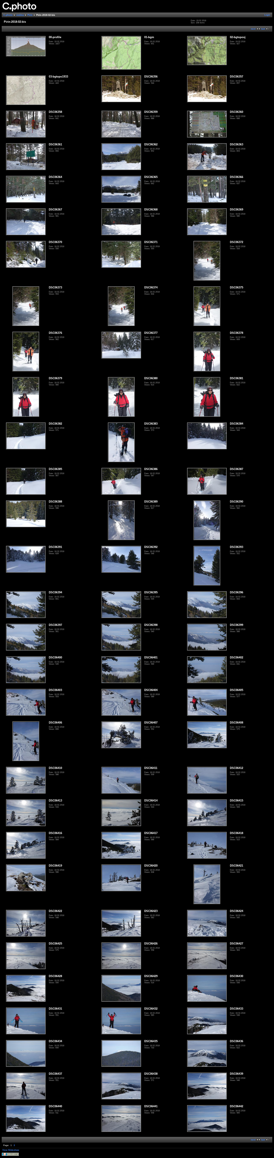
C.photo (8, 15)
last (263, 29)
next (253, 29)
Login (267, 15)
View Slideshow (10, 1150)
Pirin (30, 15)
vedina (20, 15)
